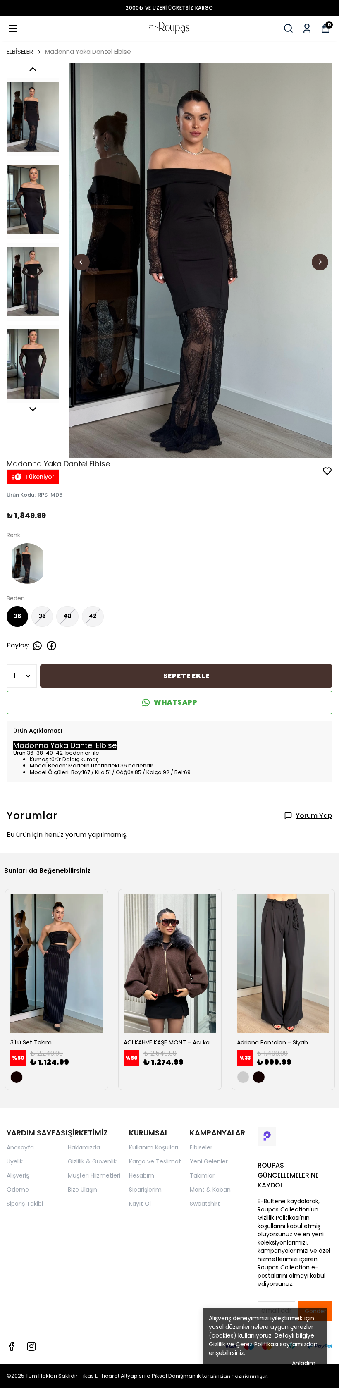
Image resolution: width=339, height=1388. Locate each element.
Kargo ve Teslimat (155, 1161)
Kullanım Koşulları (153, 1147)
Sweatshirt (205, 1203)
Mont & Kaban (210, 1189)
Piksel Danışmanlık (177, 1376)
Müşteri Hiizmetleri (94, 1175)
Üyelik (15, 1161)
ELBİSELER (20, 51)
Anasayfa (20, 1147)
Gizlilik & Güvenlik (92, 1161)
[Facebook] (12, 1346)
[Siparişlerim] (307, 28)
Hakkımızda (84, 1147)
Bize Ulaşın (82, 1189)
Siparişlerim (145, 1189)
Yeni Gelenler (209, 1161)
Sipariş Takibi (25, 1203)
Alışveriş (18, 1175)
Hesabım (141, 1175)
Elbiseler (201, 1147)
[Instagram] (31, 1346)
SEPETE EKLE (186, 676)
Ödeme (18, 1189)
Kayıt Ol (140, 1203)
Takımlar (202, 1175)
